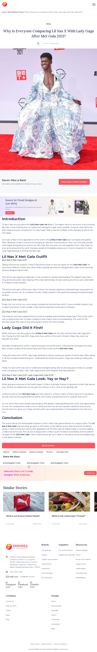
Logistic (44, 555)
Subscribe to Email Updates (74, 182)
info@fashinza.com (27, 577)
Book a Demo (48, 445)
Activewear (55, 624)
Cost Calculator (47, 573)
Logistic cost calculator (50, 559)
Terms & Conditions (60, 644)
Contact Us (90, 473)
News (21, 12)
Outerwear (55, 619)
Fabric (78, 555)
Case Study (46, 568)
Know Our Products (83, 559)
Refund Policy (47, 644)
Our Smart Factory (66, 550)
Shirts (53, 601)
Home (4, 12)
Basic (53, 629)
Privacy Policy (35, 644)
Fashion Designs (82, 550)
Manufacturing (81, 573)
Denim (53, 615)
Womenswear (56, 606)
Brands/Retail (13, 12)
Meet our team (11, 606)
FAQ (7, 619)
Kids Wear (54, 610)
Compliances (46, 550)
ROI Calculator (47, 578)
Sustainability (47, 564)
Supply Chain (81, 564)
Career (8, 610)
